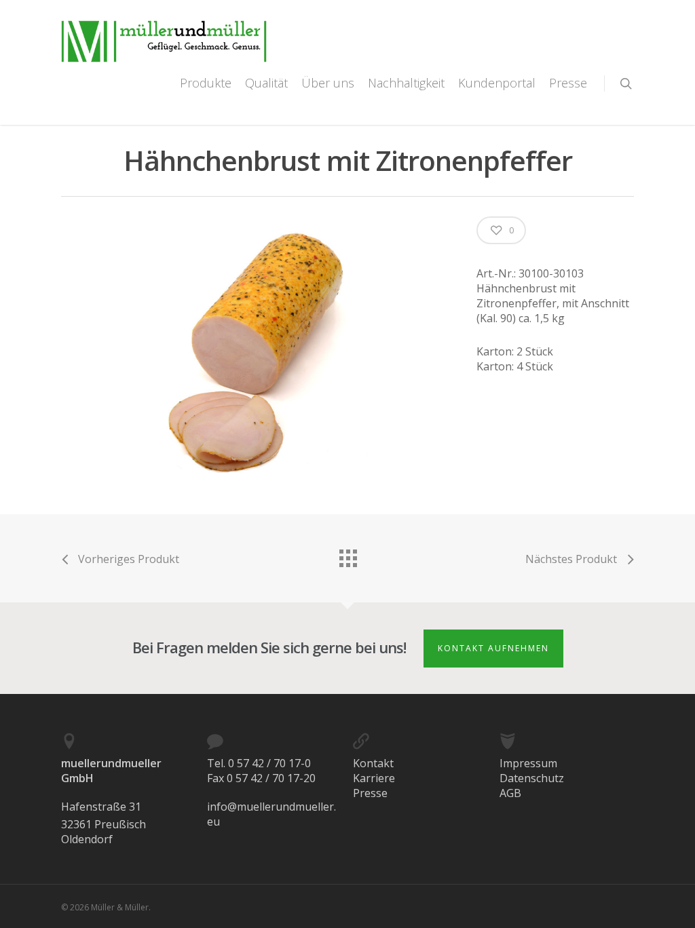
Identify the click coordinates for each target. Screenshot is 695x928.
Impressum (528, 763)
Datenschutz (532, 778)
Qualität (266, 83)
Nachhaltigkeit (406, 83)
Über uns (327, 83)
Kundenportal (497, 83)
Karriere (374, 778)
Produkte (205, 83)
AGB (510, 793)
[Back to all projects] (347, 554)
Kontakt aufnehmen (493, 648)
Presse (568, 83)
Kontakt (373, 763)
